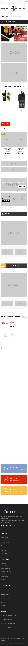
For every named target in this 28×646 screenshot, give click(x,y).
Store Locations (4, 553)
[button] (4, 156)
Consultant (3, 550)
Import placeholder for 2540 (17, 333)
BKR (6, 103)
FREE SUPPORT (14, 489)
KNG (22, 110)
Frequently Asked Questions (7, 589)
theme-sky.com (4, 640)
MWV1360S (13, 322)
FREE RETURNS (14, 467)
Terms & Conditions (5, 594)
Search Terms (4, 537)
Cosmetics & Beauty (6, 568)
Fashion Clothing (5, 565)
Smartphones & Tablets (6, 574)
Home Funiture (4, 576)
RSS (2, 545)
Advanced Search (5, 540)
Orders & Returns (5, 542)
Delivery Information (6, 599)
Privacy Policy (4, 591)
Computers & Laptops (6, 571)
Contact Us (3, 605)
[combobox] (6, 16)
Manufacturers (4, 602)
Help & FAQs (4, 548)
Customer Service (5, 597)
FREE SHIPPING (14, 478)
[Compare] (7, 156)
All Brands (3, 563)
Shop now (22, 186)
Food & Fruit (3, 579)
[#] (14, 52)
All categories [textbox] (5, 16)
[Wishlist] (10, 157)
